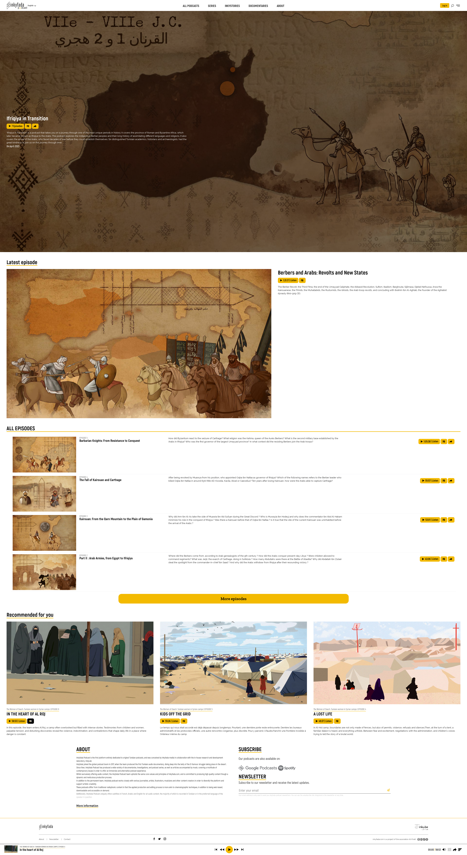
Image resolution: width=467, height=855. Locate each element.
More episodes (234, 598)
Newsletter (54, 839)
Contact (67, 839)
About (41, 839)
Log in (444, 5)
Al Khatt (412, 839)
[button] (216, 849)
